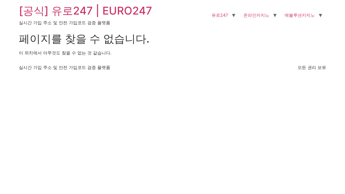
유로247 (220, 15)
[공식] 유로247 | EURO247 (85, 10)
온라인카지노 (256, 15)
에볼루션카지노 (300, 15)
